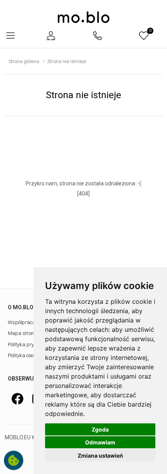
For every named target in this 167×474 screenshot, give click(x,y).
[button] (50, 35)
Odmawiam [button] (100, 442)
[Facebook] (17, 399)
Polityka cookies (25, 355)
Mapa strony (22, 333)
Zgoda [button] (100, 429)
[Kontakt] (97, 35)
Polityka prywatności (31, 344)
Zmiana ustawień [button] (100, 455)
